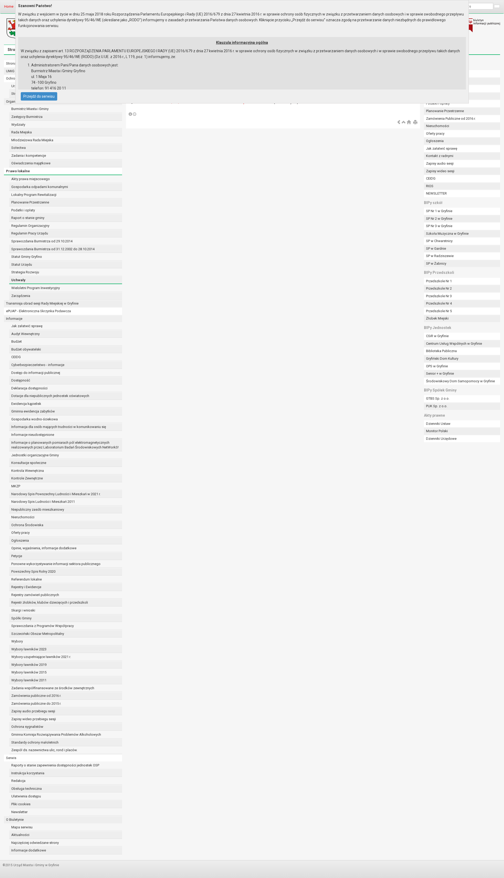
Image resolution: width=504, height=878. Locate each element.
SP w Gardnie (436, 248)
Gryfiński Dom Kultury (442, 358)
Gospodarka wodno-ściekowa (34, 419)
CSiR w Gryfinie (437, 336)
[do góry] (404, 122)
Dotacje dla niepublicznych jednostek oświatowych (50, 396)
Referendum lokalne (26, 579)
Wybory (17, 641)
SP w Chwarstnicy (439, 241)
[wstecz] (399, 122)
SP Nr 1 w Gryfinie (439, 211)
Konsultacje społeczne (28, 463)
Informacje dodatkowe (28, 850)
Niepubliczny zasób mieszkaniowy (37, 509)
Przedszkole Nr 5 (439, 311)
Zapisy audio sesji (440, 163)
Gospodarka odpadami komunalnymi (39, 187)
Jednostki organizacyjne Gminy (35, 455)
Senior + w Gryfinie (440, 373)
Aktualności (20, 835)
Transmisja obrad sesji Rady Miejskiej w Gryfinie (42, 303)
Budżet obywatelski (26, 349)
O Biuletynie (15, 820)
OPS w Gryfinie (437, 366)
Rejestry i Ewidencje (26, 587)
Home (8, 6)
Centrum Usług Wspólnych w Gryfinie (454, 344)
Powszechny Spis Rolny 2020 (33, 571)
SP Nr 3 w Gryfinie (439, 226)
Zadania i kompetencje (28, 156)
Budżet (16, 341)
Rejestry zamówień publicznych (35, 595)
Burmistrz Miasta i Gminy (30, 109)
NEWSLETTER (436, 193)
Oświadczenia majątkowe (30, 163)
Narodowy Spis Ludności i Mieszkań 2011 (43, 502)
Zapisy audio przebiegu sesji (33, 711)
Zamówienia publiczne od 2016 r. (36, 696)
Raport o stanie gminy (27, 218)
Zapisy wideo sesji (440, 171)
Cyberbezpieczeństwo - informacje (37, 365)
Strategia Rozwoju (25, 272)
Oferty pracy (20, 533)
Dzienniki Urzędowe (441, 439)
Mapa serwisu (22, 827)
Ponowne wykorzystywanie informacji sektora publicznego (56, 564)
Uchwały (18, 280)
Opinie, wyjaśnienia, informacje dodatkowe (43, 548)
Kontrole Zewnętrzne (27, 478)
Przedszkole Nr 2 (439, 288)
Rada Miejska (21, 132)
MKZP (15, 486)
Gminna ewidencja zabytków (33, 411)
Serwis (11, 758)
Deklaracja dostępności (29, 388)
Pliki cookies (20, 804)
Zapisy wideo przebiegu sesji (33, 719)
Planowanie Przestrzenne (30, 202)
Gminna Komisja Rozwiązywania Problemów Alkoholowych (56, 734)
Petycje (16, 556)
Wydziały (18, 125)
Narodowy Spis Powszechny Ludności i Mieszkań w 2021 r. (56, 494)
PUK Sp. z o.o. (436, 406)
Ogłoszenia (20, 540)
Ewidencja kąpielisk (26, 404)
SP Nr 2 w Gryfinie (439, 219)
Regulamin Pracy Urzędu (29, 233)
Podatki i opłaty (23, 210)
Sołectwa (18, 148)
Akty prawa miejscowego (30, 179)
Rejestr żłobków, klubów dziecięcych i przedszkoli (49, 602)
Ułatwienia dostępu (26, 796)
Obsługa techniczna (26, 789)
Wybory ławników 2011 (28, 680)
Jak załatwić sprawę (27, 326)
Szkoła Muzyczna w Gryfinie (447, 234)
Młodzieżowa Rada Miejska (32, 140)
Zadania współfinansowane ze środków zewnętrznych (52, 688)
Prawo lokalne (18, 171)
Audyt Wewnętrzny (25, 334)
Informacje (14, 319)
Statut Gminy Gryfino (26, 257)
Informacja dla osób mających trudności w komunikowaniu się (58, 427)
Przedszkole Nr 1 (439, 281)
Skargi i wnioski (23, 610)
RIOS (429, 186)
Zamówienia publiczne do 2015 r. (36, 703)
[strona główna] (409, 122)
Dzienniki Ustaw (438, 424)
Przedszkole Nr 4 (439, 303)
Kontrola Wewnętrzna (27, 471)
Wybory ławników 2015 (28, 672)
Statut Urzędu (21, 264)
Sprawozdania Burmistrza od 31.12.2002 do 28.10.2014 (52, 249)
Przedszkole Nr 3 (439, 296)
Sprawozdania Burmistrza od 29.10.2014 (41, 241)
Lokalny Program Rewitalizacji (33, 195)
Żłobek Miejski (437, 318)
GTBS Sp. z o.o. (437, 398)
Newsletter (19, 812)
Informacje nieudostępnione (32, 435)
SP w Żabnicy (436, 263)
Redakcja (18, 781)
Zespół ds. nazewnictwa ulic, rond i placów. (44, 750)
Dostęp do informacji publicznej (35, 373)
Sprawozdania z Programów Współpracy (42, 626)
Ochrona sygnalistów (27, 727)
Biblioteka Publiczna (441, 351)
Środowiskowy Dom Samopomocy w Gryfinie (460, 381)
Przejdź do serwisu (39, 96)
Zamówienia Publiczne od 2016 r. (451, 119)
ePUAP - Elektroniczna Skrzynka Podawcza (38, 311)
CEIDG (16, 357)
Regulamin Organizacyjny (30, 226)
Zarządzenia (20, 296)
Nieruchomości (22, 517)
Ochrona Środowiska (27, 525)
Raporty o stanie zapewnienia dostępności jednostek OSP (55, 765)
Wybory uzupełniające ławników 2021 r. (41, 657)
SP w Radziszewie (440, 256)
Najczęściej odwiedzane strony (35, 843)
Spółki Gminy (21, 618)
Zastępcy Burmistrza (27, 117)
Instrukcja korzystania (27, 773)
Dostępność (20, 380)
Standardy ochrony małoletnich (35, 742)
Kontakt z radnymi (439, 156)
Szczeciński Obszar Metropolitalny (37, 634)
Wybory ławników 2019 (28, 665)
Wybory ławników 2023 (28, 649)
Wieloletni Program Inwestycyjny (35, 288)
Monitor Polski (437, 431)
